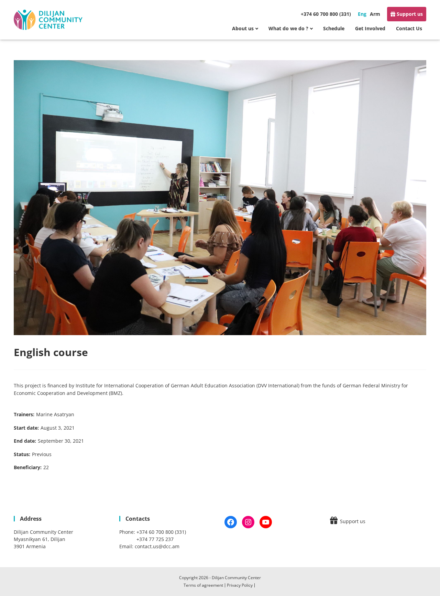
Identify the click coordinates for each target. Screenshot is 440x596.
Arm (375, 14)
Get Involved (370, 28)
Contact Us (409, 28)
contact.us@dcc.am (157, 546)
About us (243, 28)
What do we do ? (288, 28)
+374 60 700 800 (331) (326, 14)
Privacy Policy (240, 585)
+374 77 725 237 (155, 539)
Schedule (333, 28)
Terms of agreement (203, 585)
